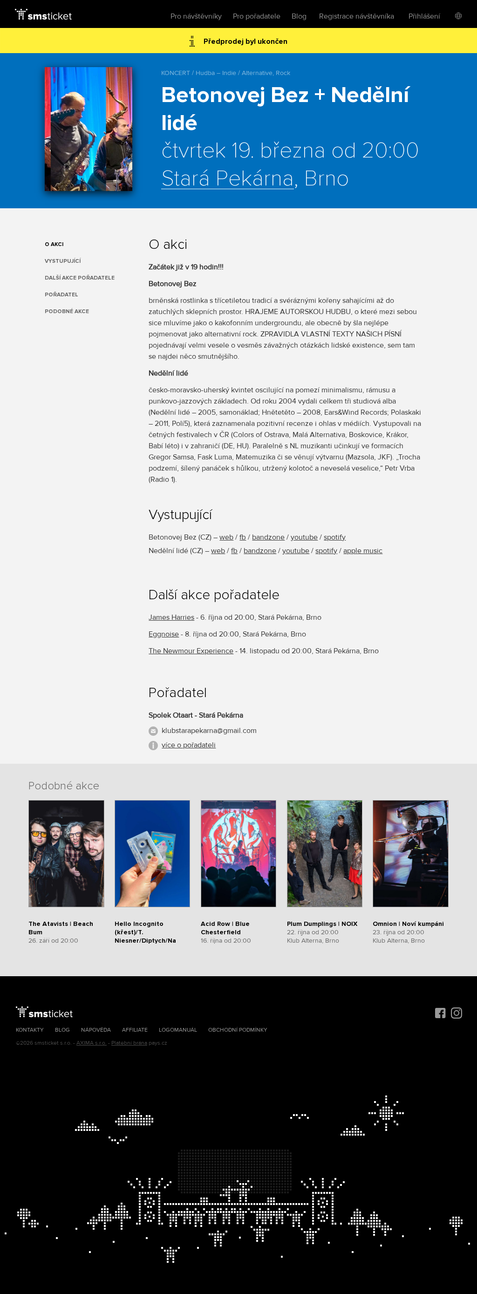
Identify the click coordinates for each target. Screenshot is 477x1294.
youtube (304, 537)
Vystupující (63, 261)
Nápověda (96, 1030)
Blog (299, 16)
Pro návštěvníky (196, 16)
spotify (335, 537)
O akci (54, 244)
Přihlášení (424, 16)
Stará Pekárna (227, 179)
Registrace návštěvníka (356, 16)
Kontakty (30, 1030)
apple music (362, 550)
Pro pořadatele (256, 16)
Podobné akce (67, 311)
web (226, 537)
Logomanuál (178, 1030)
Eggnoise (164, 634)
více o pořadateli (189, 745)
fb (242, 537)
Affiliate (135, 1030)
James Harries (171, 617)
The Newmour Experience (191, 651)
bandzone (268, 537)
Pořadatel (61, 294)
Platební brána (129, 1043)
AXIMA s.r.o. (91, 1043)
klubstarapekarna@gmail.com (209, 730)
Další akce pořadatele (80, 277)
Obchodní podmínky (237, 1030)
